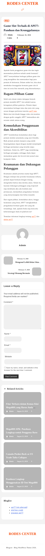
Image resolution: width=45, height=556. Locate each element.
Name (7, 334)
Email (7, 345)
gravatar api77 (17, 513)
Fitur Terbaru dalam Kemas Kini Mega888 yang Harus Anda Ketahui (22, 407)
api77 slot (33, 111)
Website (8, 357)
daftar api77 (8, 219)
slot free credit (17, 510)
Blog (6, 21)
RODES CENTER (22, 3)
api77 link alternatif (19, 507)
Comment (8, 302)
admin (10, 35)
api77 (34, 216)
